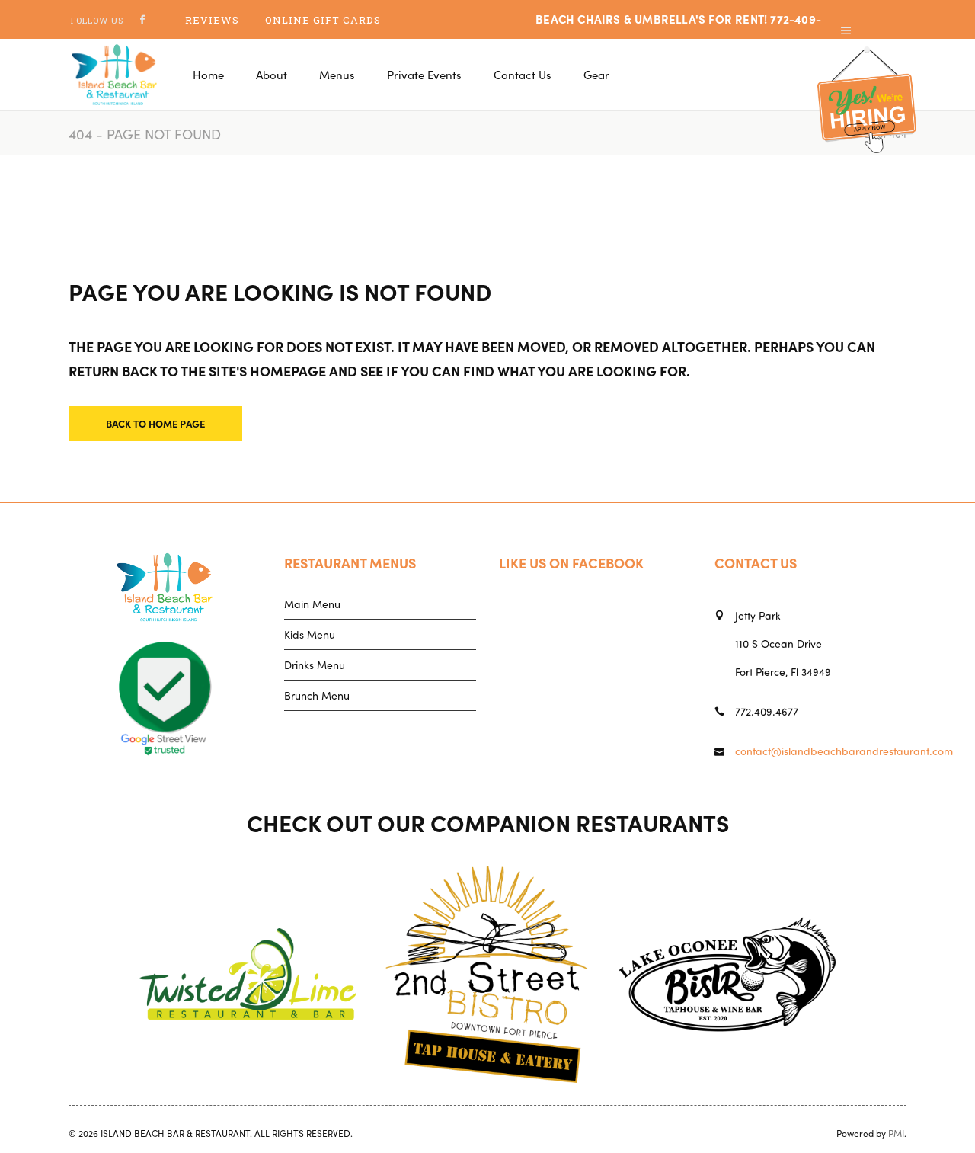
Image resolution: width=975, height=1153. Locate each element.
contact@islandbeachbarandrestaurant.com (844, 751)
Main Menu (312, 603)
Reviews (212, 20)
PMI (896, 1132)
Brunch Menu (317, 695)
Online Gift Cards (323, 20)
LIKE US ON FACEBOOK (571, 562)
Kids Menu (309, 634)
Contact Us (755, 562)
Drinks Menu (314, 664)
